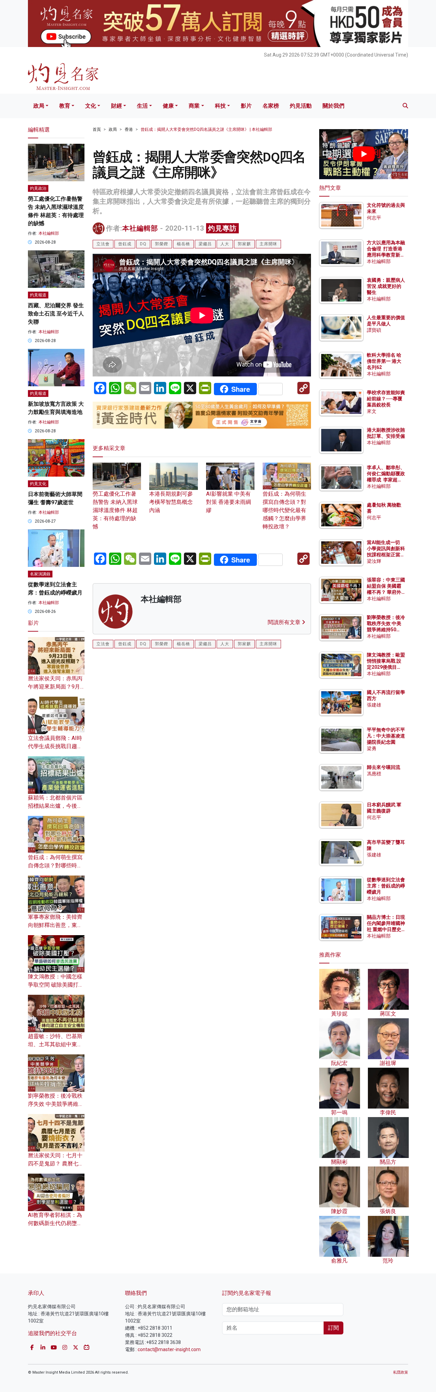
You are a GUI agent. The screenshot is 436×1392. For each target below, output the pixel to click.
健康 (168, 106)
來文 (371, 411)
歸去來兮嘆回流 (383, 767)
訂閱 (333, 1328)
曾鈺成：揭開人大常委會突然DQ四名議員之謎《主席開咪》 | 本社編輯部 (206, 129)
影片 (246, 106)
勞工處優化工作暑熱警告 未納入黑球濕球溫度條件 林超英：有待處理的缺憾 (115, 510)
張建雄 (374, 705)
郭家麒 (244, 244)
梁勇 (371, 748)
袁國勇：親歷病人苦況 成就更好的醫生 (386, 286)
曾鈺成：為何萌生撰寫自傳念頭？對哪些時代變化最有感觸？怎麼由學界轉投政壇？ (284, 510)
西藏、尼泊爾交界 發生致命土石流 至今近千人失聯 (56, 313)
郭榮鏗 (161, 244)
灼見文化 (38, 483)
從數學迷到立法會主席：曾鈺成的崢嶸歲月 (386, 886)
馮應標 (374, 773)
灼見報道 (38, 295)
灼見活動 (301, 106)
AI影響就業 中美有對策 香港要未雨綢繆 (228, 502)
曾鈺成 (124, 244)
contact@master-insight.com (169, 1349)
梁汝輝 (374, 561)
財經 (116, 106)
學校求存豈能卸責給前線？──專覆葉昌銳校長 (386, 398)
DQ (143, 244)
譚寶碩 (374, 330)
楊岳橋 (183, 244)
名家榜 (271, 106)
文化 (90, 106)
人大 (224, 244)
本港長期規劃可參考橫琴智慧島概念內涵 (171, 502)
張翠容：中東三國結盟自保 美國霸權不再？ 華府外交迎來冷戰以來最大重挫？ (386, 592)
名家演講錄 (40, 574)
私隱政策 (400, 1372)
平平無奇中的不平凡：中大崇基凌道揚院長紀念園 (386, 736)
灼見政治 (38, 188)
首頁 (97, 129)
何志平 (374, 217)
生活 (142, 106)
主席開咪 (268, 244)
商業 (194, 106)
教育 (64, 106)
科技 (220, 106)
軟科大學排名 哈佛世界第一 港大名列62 (384, 361)
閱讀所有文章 (285, 622)
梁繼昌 (205, 244)
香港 (129, 129)
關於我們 (333, 106)
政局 (38, 106)
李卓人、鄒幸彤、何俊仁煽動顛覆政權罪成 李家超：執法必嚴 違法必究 (386, 480)
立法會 (103, 244)
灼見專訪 (222, 228)
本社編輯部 (140, 228)
